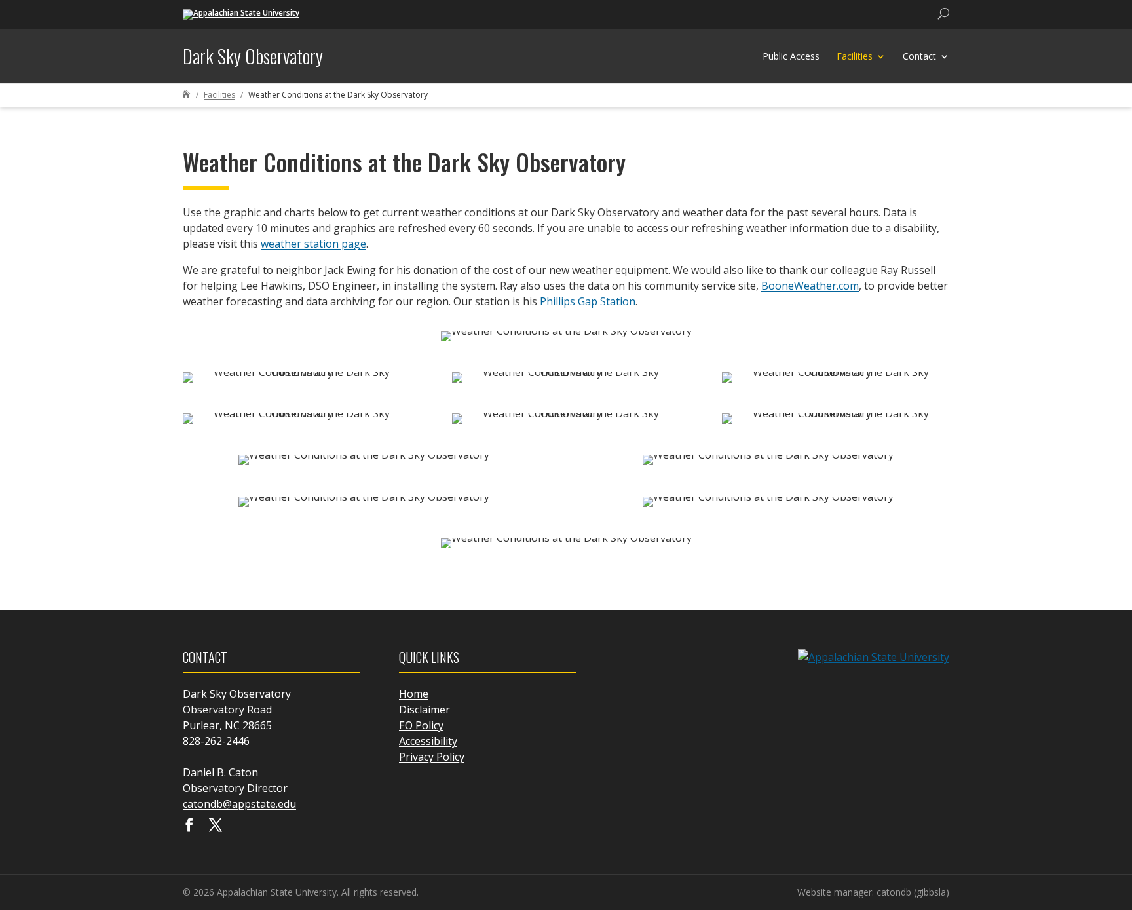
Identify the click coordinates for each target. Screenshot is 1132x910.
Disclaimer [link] (424, 709)
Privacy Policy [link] (431, 756)
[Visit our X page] (215, 826)
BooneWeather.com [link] (810, 285)
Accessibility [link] (428, 741)
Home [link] (413, 694)
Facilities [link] (855, 56)
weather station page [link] (313, 244)
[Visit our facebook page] (189, 826)
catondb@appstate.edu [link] (239, 804)
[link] (241, 13)
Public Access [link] (791, 56)
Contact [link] (919, 56)
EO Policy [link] (421, 725)
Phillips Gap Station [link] (587, 301)
